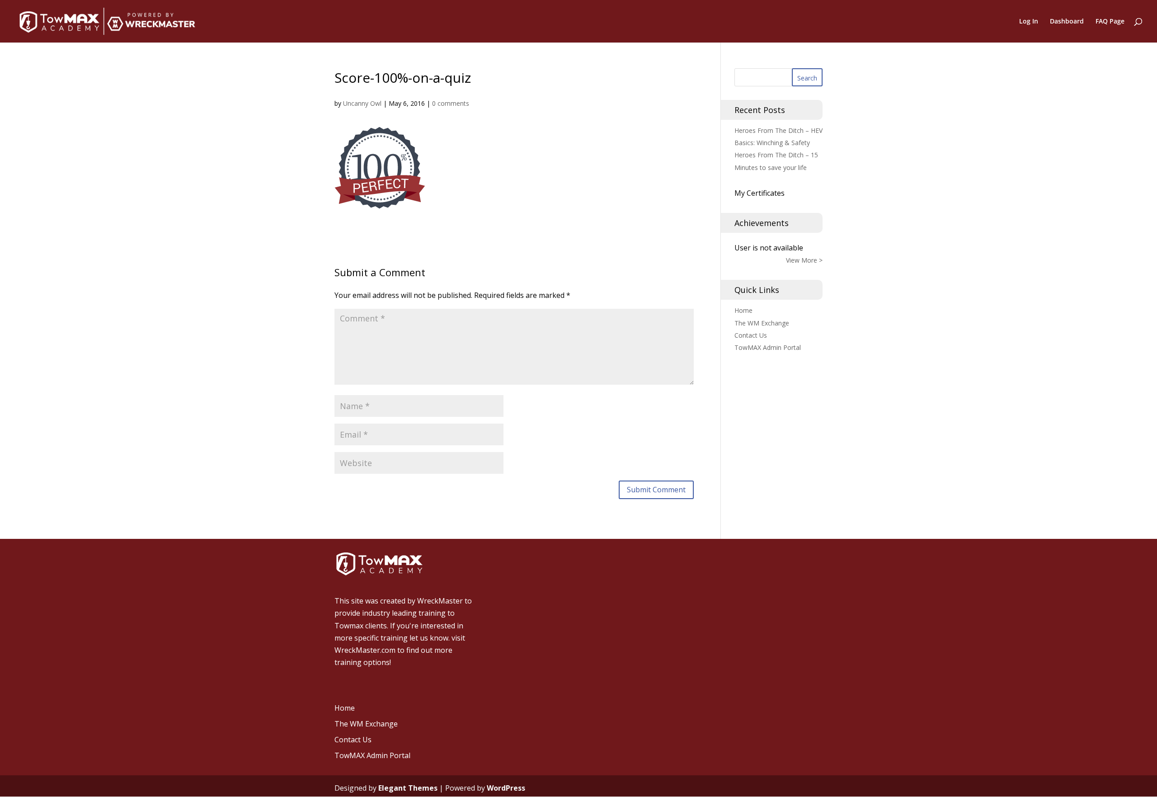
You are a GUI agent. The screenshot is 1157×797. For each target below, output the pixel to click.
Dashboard (1067, 21)
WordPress (506, 788)
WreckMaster (440, 601)
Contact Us (750, 335)
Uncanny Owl (362, 103)
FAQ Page (1110, 21)
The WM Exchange (761, 323)
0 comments (450, 103)
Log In (1028, 21)
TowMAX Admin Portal (767, 347)
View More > (804, 260)
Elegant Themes (407, 788)
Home (743, 310)
